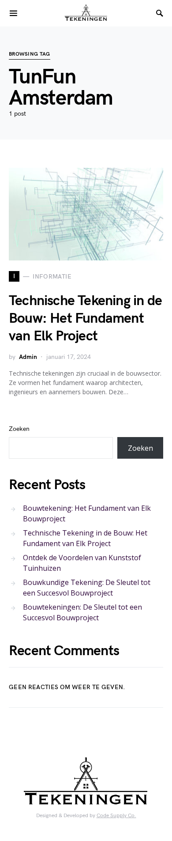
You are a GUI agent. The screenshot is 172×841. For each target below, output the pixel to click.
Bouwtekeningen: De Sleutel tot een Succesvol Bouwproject (82, 612)
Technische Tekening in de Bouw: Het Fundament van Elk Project (85, 318)
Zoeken (19, 429)
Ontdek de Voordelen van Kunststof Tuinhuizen (82, 563)
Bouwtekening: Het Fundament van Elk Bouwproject (87, 513)
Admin (28, 357)
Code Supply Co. (116, 815)
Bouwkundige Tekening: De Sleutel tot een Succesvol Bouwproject (86, 587)
